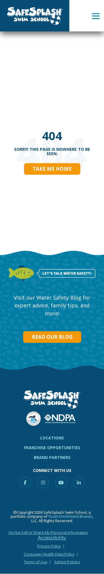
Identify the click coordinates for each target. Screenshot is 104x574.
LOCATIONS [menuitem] (52, 438)
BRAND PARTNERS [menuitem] (52, 457)
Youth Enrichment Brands (70, 516)
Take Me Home (52, 168)
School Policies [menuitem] (67, 561)
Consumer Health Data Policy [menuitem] (49, 554)
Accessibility (52, 538)
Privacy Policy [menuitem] (49, 546)
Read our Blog (52, 337)
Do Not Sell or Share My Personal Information (48, 532)
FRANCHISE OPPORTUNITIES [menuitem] (52, 447)
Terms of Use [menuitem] (35, 561)
